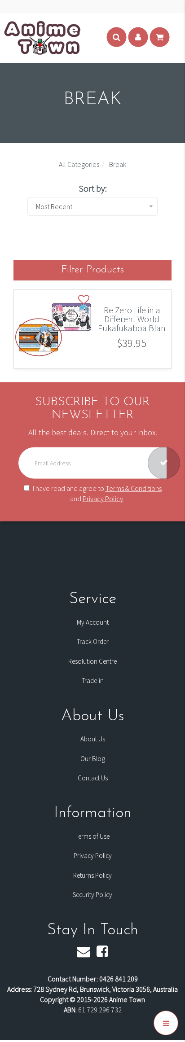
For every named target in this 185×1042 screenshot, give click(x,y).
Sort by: (93, 188)
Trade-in (93, 680)
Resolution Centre (92, 661)
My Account (93, 622)
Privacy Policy (103, 498)
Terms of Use (92, 836)
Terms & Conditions (134, 487)
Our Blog (92, 758)
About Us (92, 739)
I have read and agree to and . (97, 493)
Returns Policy (92, 875)
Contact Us (93, 778)
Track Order (93, 641)
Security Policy (92, 894)
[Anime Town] (43, 37)
